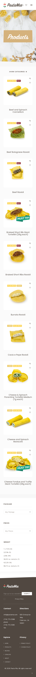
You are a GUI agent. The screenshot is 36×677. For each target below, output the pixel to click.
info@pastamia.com (10, 614)
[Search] (22, 5)
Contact (7, 662)
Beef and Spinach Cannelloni (18, 110)
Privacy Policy (19, 599)
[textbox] (18, 512)
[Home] (11, 586)
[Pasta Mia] (13, 5)
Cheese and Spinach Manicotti (18, 440)
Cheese (19, 285)
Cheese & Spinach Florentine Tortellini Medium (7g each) (18, 397)
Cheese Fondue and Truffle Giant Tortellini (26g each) (18, 482)
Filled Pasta (12, 80)
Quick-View (30, 78)
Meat (18, 80)
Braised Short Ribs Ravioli (18, 274)
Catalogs (8, 654)
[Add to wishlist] (30, 82)
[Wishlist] (25, 5)
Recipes (7, 650)
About (7, 658)
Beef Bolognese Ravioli (18, 152)
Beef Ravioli (18, 192)
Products (8, 647)
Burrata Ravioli (18, 314)
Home (6, 643)
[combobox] (18, 512)
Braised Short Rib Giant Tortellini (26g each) (18, 233)
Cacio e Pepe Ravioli (18, 354)
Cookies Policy (25, 647)
